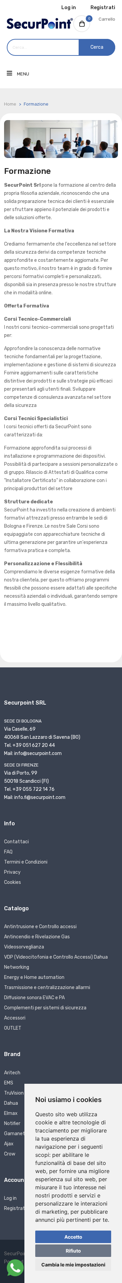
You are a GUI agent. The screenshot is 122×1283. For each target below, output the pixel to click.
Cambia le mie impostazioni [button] (73, 1264)
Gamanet (14, 1134)
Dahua (11, 1103)
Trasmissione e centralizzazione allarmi (47, 987)
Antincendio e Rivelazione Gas (37, 937)
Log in (68, 7)
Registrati (102, 7)
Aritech (12, 1073)
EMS (8, 1083)
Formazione (36, 104)
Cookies (12, 882)
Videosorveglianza (24, 947)
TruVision (14, 1093)
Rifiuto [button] (73, 1251)
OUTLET (12, 1028)
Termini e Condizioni (25, 862)
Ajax (9, 1144)
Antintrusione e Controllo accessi (40, 927)
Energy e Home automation (34, 977)
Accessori (14, 1018)
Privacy (12, 872)
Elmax (11, 1113)
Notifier (12, 1123)
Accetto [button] (73, 1237)
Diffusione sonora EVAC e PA (34, 998)
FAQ (8, 852)
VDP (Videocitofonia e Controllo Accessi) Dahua (56, 957)
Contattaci (16, 842)
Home (10, 104)
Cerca (96, 47)
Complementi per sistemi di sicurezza (45, 1008)
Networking (16, 967)
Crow (9, 1154)
